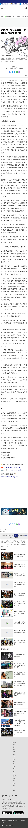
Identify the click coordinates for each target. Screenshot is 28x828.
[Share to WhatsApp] (17, 72)
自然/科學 (14, 776)
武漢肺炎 (3, 542)
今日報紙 (14, 742)
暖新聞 (3, 546)
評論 (14, 764)
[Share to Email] (19, 72)
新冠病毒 (8, 541)
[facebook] (6, 796)
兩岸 (26, 16)
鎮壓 (23, 542)
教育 (14, 783)
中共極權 (16, 544)
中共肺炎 (17, 542)
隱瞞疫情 (23, 544)
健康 (14, 771)
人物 (14, 766)
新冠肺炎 (15, 541)
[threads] (9, 796)
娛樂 (14, 785)
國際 (14, 751)
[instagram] (3, 796)
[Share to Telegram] (14, 72)
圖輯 (14, 788)
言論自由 (9, 544)
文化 (14, 773)
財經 (14, 754)
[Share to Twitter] (12, 72)
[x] (12, 796)
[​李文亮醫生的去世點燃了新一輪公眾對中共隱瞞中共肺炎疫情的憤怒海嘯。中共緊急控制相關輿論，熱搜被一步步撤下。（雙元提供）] (14, 46)
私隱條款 (23, 820)
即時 (14, 16)
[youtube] (16, 796)
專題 (14, 761)
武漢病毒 (22, 541)
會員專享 (8, 16)
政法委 (9, 546)
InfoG (14, 756)
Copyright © (5, 822)
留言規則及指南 (2, 531)
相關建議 (4, 820)
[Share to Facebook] (10, 72)
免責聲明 (17, 820)
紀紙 (14, 778)
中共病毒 (10, 542)
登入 (16, 535)
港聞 (22, 16)
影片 (14, 744)
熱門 (18, 16)
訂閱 (25, 535)
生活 (14, 768)
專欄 (14, 759)
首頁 (2, 16)
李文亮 (3, 544)
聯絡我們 (10, 820)
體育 (14, 780)
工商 (14, 790)
